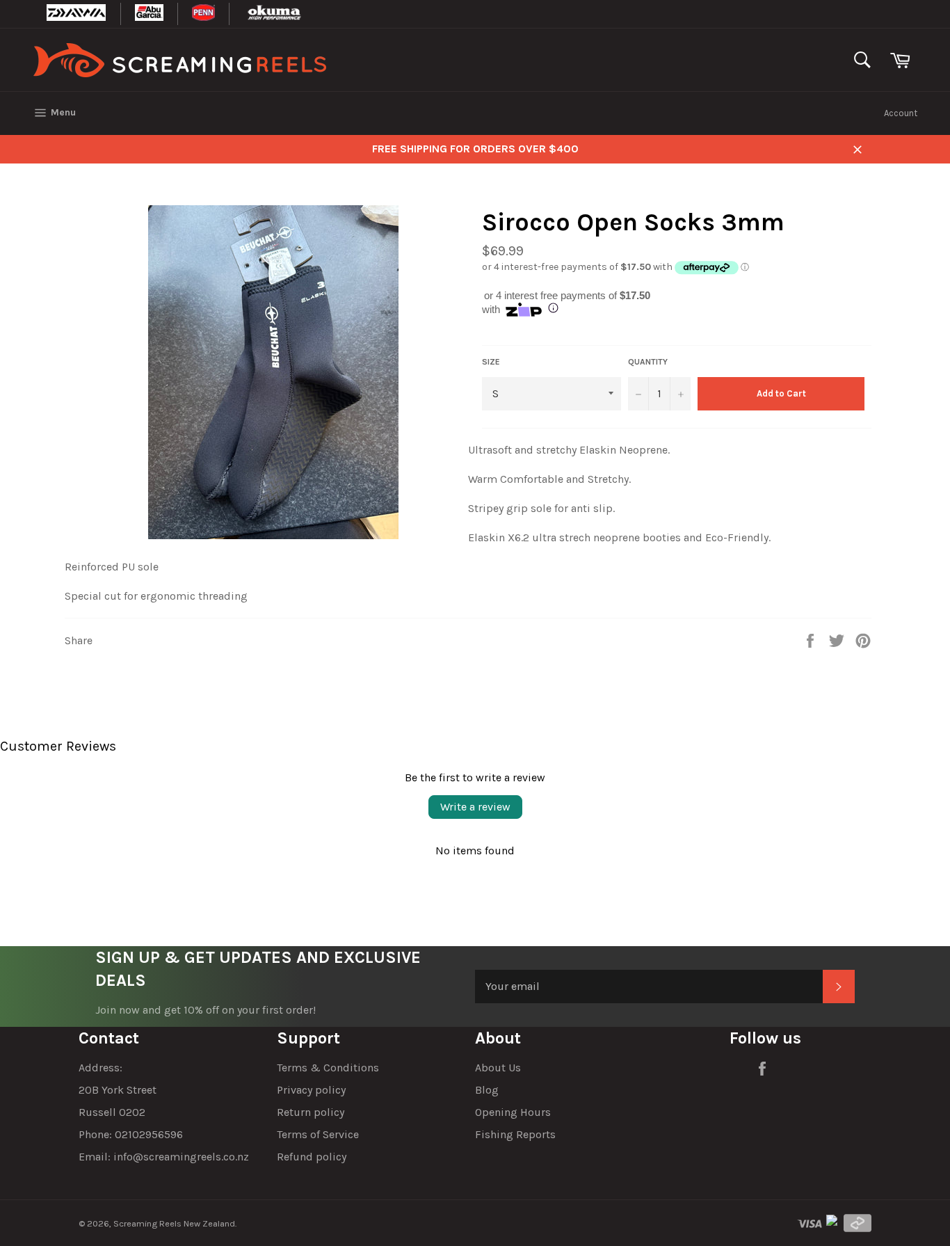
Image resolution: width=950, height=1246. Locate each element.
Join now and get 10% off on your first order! (205, 1009)
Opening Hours (513, 1112)
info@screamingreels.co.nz (181, 1156)
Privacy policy (311, 1089)
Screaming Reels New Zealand (174, 1223)
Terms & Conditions (328, 1067)
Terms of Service (318, 1134)
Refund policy (311, 1156)
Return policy (310, 1112)
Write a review (475, 806)
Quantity (648, 362)
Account (900, 113)
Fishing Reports (515, 1134)
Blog (487, 1089)
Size (491, 362)
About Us (498, 1067)
